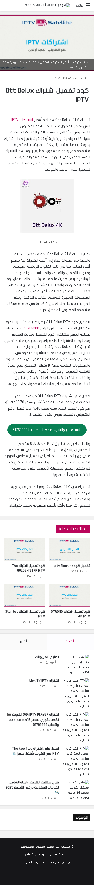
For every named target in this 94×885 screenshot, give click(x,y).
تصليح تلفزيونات (47, 657)
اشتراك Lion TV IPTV (44, 680)
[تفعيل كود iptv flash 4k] (69, 549)
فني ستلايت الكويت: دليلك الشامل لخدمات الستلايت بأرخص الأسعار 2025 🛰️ (32, 787)
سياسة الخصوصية (47, 862)
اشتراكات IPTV (62, 78)
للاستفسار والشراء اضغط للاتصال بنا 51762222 (47, 430)
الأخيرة (70, 641)
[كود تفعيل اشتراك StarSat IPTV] (24, 595)
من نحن (67, 862)
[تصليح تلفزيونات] (75, 665)
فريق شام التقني (36, 854)
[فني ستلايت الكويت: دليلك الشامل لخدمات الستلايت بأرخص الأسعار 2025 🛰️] (75, 790)
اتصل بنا (27, 862)
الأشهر (23, 641)
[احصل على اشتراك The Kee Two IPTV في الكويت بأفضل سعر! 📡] (75, 761)
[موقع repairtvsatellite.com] (47, 5)
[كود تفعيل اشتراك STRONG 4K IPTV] (69, 595)
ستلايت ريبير (63, 846)
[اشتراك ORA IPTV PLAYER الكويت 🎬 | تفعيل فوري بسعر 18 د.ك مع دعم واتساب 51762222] (75, 727)
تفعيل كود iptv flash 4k (72, 566)
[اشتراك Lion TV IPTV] (75, 693)
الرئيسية (81, 78)
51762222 (31, 328)
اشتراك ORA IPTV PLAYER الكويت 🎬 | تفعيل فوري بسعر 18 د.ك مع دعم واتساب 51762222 (32, 720)
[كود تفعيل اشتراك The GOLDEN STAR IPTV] (24, 549)
